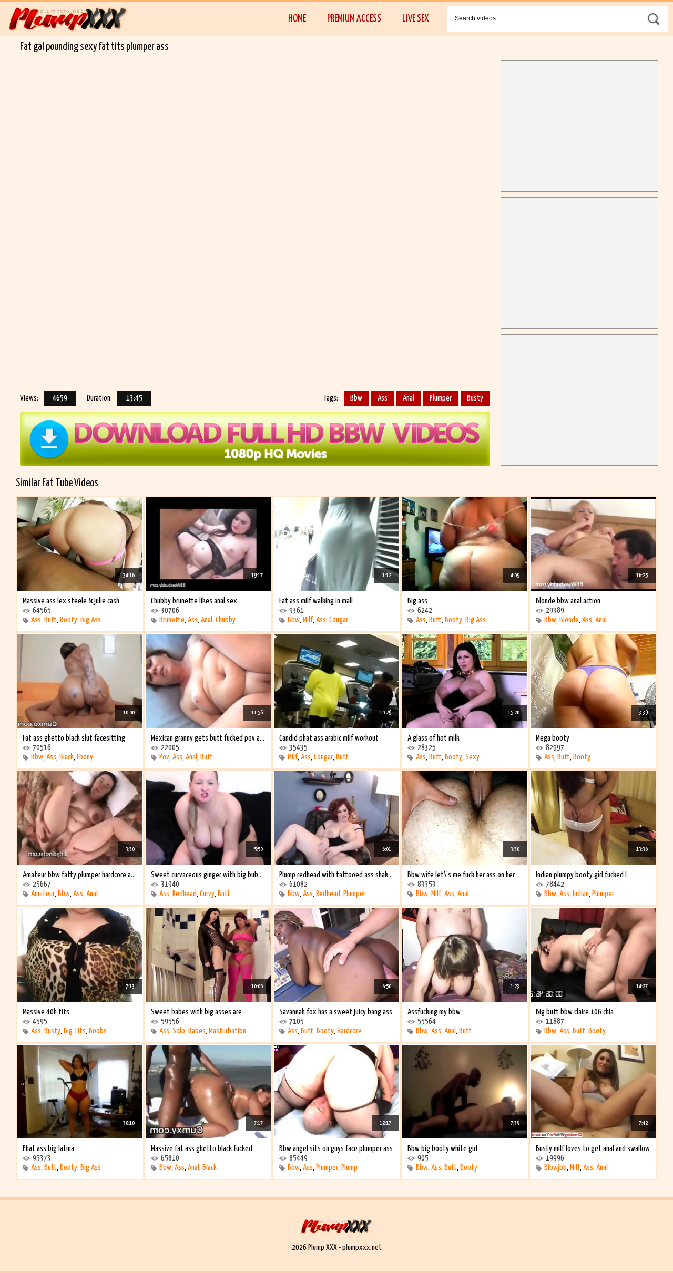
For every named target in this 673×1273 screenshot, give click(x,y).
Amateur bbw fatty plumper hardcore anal (80, 875)
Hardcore (349, 1031)
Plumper (441, 398)
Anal (408, 398)
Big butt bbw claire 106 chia (575, 1012)
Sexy (472, 757)
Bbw (356, 398)
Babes (197, 1031)
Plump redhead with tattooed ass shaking (336, 875)
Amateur (43, 894)
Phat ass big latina (48, 1149)
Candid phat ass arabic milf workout (329, 738)
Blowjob (555, 1168)
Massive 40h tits (46, 1012)
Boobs (98, 1031)
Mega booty (552, 738)
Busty (475, 398)
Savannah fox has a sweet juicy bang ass (335, 1012)
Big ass (417, 601)
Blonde (569, 620)
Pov (164, 757)
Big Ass (90, 620)
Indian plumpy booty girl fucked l (581, 875)
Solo (178, 1031)
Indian (581, 894)
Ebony (85, 757)
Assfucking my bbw (434, 1012)
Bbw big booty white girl (442, 1149)
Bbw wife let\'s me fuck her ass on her (461, 875)
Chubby (226, 620)
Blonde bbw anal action (568, 601)
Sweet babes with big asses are (196, 1012)
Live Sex (415, 19)
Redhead (184, 894)
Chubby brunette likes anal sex (194, 601)
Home (297, 19)
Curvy (207, 894)
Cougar (338, 620)
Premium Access (354, 19)
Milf (308, 620)
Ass (383, 398)
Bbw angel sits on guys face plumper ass (336, 1149)
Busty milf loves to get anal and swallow (593, 1149)
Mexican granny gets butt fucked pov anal (208, 738)
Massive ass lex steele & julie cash (71, 601)
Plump (349, 1168)
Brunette (172, 620)
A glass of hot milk (433, 738)
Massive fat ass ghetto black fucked (201, 1149)
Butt (50, 620)
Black (66, 757)
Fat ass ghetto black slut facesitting (74, 738)
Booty (68, 620)
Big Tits (75, 1031)
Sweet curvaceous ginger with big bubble (208, 875)
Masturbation (227, 1031)
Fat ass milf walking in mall (316, 601)
